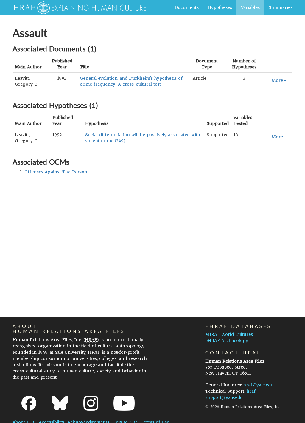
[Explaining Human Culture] (77, 7)
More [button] (277, 80)
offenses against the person (55, 172)
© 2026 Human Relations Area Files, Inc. (243, 407)
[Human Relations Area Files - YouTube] (124, 403)
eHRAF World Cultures (229, 334)
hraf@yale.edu (258, 385)
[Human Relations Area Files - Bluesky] (60, 403)
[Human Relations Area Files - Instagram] (91, 403)
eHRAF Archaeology (226, 340)
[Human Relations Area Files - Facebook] (29, 403)
